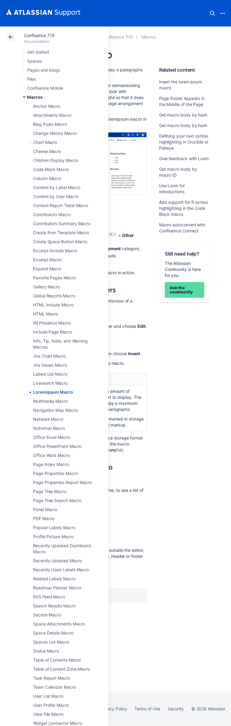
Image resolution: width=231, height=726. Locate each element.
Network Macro (48, 419)
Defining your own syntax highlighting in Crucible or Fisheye (183, 141)
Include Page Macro (52, 331)
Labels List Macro (50, 374)
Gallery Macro (46, 286)
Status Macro (46, 650)
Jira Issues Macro (50, 365)
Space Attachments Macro (59, 623)
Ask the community (181, 289)
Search (212, 13)
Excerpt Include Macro (55, 250)
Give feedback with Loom (184, 158)
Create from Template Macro (61, 232)
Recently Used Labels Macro (61, 569)
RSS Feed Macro (49, 596)
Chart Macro (45, 142)
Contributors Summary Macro (61, 223)
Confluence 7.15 (39, 35)
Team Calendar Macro (54, 687)
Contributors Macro (52, 214)
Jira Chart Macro (49, 355)
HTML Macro (45, 313)
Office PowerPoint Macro (57, 446)
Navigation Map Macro (55, 410)
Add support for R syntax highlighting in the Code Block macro (183, 208)
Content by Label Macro (56, 187)
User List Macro (48, 696)
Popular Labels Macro (54, 527)
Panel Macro (45, 509)
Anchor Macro (46, 106)
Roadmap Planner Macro (57, 587)
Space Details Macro (53, 632)
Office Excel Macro (51, 437)
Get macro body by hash (183, 114)
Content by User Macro (56, 196)
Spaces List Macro (51, 641)
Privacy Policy (113, 708)
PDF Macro (43, 518)
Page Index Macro (51, 464)
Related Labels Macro (54, 578)
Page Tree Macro (49, 491)
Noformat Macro (49, 428)
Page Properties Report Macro (62, 482)
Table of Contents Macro (57, 659)
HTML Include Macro (53, 304)
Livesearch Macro (50, 383)
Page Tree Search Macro (57, 500)
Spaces (34, 61)
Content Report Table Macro (60, 205)
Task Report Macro (51, 678)
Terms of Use (147, 708)
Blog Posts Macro (50, 124)
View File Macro (48, 714)
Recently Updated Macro (57, 560)
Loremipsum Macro (53, 392)
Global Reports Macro (54, 295)
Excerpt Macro (47, 259)
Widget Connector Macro (57, 723)
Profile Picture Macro (53, 536)
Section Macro (47, 614)
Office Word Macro (51, 455)
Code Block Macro (51, 169)
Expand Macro (47, 268)
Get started (38, 51)
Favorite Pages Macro (54, 277)
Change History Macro (55, 133)
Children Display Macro (55, 160)
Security (176, 708)
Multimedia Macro (50, 401)
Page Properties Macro (55, 473)
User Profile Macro (51, 705)
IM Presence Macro (52, 322)
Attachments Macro (52, 115)
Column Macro (47, 178)
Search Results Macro (54, 605)
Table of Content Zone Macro (61, 669)
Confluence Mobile (45, 88)
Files (31, 79)
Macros (35, 97)
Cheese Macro (47, 151)
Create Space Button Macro (60, 241)
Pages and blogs (43, 70)
